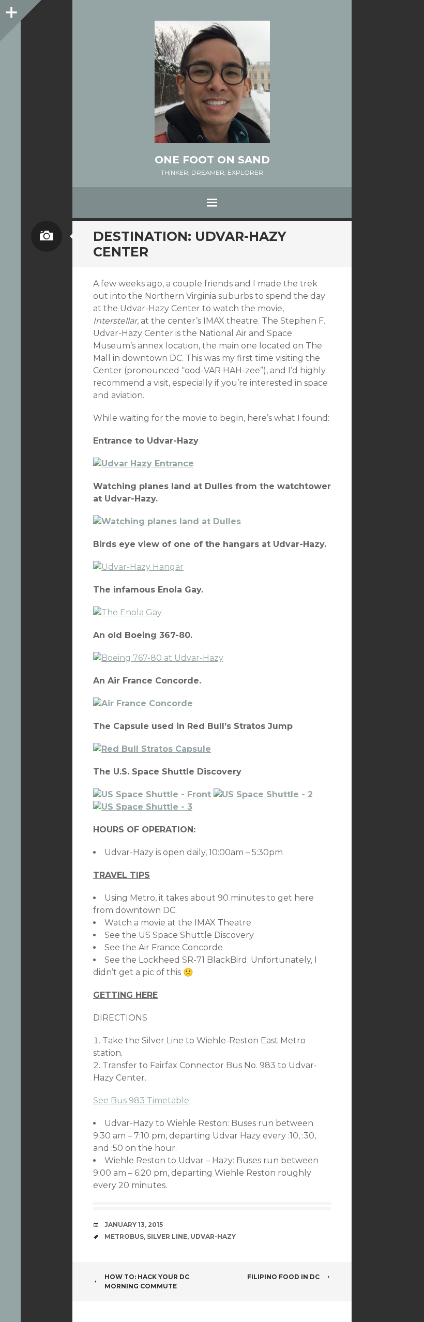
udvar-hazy (213, 1236)
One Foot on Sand (212, 160)
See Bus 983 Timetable (141, 1100)
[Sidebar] (10, 10)
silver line (167, 1236)
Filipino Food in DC (283, 1277)
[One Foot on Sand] (212, 82)
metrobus (124, 1236)
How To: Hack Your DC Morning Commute (146, 1281)
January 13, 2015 (133, 1224)
